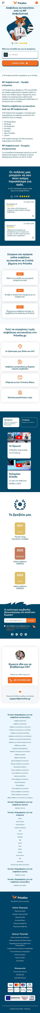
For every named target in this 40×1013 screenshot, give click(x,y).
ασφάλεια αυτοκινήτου (23, 115)
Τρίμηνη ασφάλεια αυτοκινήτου (20, 791)
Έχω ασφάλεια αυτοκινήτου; (20, 773)
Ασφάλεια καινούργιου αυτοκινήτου (20, 751)
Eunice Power (20, 855)
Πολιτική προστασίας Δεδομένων (20, 937)
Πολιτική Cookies (20, 957)
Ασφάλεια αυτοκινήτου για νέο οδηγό (20, 730)
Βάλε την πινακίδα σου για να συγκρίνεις (18, 49)
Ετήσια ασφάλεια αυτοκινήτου (20, 770)
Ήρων (20, 846)
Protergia (20, 837)
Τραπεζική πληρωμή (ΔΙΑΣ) (20, 914)
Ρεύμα (20, 818)
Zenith (20, 843)
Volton (20, 849)
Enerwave (20, 834)
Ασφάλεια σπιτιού (20, 808)
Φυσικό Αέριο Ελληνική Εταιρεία (20, 864)
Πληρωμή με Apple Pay (20, 923)
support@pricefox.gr (20, 698)
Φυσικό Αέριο (20, 821)
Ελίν (20, 858)
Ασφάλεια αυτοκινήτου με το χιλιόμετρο (20, 736)
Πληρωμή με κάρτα (20, 911)
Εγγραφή (31, 620)
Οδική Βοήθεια (20, 785)
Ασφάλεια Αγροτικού (20, 721)
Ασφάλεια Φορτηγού (20, 757)
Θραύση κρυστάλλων (20, 776)
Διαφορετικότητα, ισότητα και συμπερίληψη (20, 948)
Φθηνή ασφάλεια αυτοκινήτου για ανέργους (20, 797)
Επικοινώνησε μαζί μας (20, 971)
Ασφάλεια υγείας (20, 875)
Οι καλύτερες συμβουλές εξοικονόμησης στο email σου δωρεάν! (19, 612)
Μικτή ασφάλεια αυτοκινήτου (20, 779)
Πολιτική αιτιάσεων (20, 954)
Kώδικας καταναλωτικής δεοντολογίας (20, 940)
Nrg (20, 840)
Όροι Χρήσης (20, 960)
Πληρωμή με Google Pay (20, 926)
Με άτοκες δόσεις (20, 920)
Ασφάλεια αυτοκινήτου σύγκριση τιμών (20, 742)
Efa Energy (20, 861)
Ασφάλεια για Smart (20, 745)
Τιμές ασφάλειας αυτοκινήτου (20, 788)
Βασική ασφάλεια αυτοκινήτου (20, 761)
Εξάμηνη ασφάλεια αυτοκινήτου (20, 764)
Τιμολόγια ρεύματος (20, 827)
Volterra (20, 852)
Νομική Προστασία (20, 782)
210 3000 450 (20, 974)
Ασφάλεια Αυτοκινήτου (20, 724)
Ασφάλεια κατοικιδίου (20, 885)
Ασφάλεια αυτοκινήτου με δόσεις (20, 733)
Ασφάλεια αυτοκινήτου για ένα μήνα (20, 727)
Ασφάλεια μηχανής (20, 754)
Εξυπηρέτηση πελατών (20, 767)
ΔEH (20, 830)
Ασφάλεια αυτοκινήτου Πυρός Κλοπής (20, 739)
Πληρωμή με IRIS (20, 917)
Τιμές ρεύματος (20, 824)
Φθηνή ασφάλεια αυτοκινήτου (20, 794)
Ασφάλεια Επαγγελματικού (20, 748)
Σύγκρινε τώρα (18, 63)
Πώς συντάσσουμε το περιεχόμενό (20, 951)
